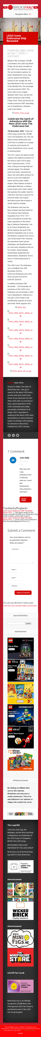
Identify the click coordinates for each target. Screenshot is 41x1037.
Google (9, 435)
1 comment (18, 55)
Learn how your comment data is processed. (20, 606)
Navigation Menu (21, 14)
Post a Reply (24, 499)
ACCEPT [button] (20, 1033)
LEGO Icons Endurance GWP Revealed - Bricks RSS (18, 512)
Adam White (26, 50)
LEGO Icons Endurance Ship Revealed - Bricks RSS (18, 519)
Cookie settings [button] (29, 1030)
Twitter (17, 435)
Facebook (13, 435)
